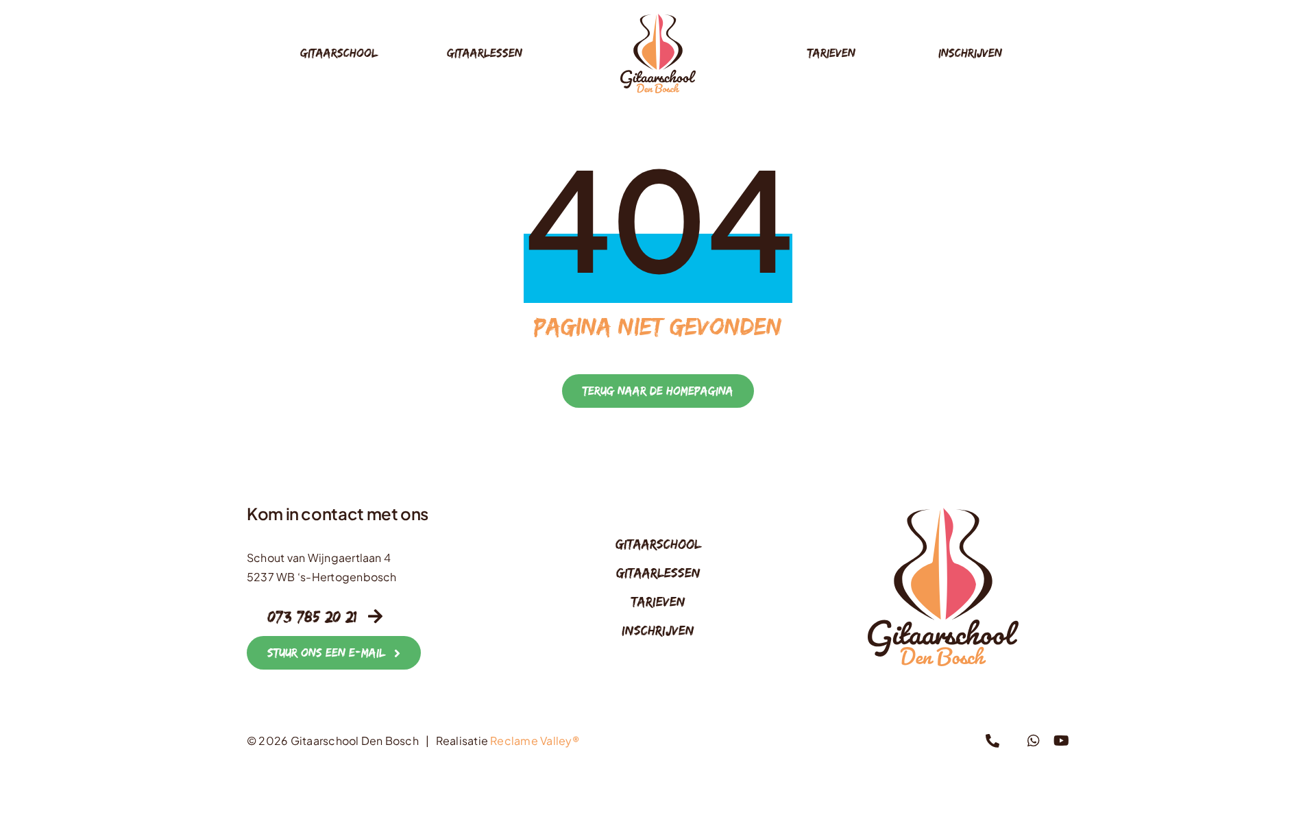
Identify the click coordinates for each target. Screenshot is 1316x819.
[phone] (992, 741)
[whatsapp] (1033, 741)
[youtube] (1061, 741)
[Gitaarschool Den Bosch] (658, 19)
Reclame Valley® (534, 740)
